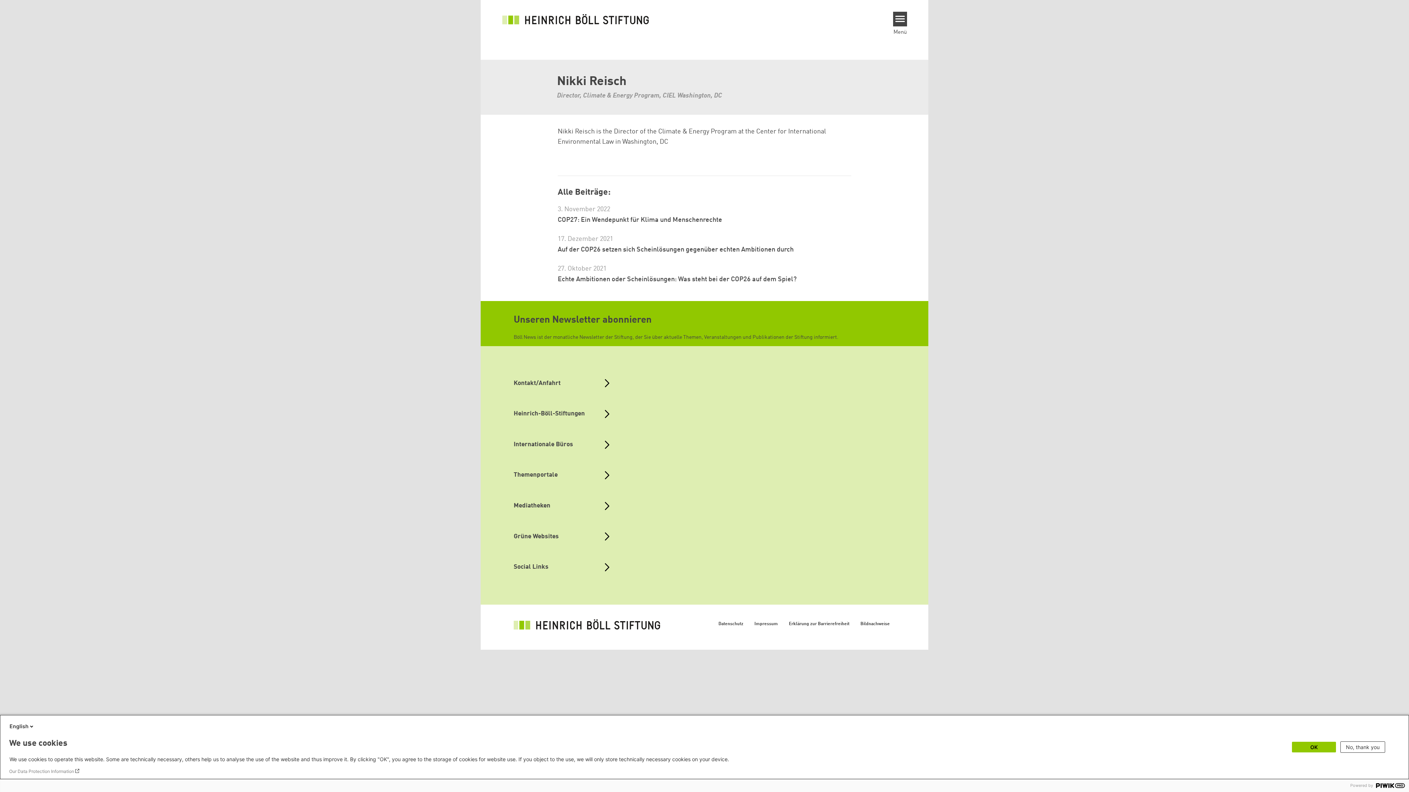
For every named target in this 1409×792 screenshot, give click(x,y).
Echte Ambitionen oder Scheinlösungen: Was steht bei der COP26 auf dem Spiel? (677, 279)
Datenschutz (730, 624)
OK (1314, 747)
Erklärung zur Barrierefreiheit (819, 624)
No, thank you (1363, 747)
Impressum (766, 624)
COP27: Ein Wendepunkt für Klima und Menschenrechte (640, 220)
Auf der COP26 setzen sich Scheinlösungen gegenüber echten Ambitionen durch (676, 249)
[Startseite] (575, 19)
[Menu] (900, 19)
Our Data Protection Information (41, 771)
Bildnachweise (875, 624)
